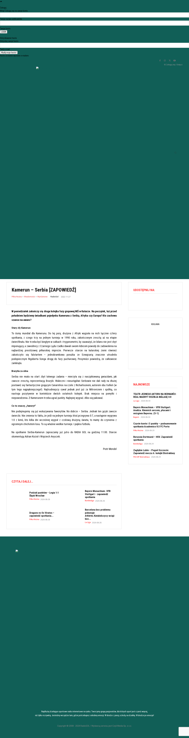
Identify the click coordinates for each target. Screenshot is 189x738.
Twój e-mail (5, 49)
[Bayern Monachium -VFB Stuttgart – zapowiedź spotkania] (74, 495)
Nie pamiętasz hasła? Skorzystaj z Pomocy (18, 35)
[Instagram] (165, 61)
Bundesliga (89, 501)
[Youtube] (174, 61)
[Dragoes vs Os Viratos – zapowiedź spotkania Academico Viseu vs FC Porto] (19, 514)
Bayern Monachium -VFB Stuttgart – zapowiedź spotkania (97, 494)
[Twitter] (170, 61)
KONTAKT (156, 733)
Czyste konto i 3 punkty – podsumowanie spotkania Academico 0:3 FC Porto (154, 425)
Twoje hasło (5, 28)
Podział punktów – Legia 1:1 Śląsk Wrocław (44, 494)
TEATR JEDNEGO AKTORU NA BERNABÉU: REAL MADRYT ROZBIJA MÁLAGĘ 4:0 (154, 395)
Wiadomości (29, 297)
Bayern (136, 417)
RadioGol (54, 297)
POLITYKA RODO (32, 733)
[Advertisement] (94, 248)
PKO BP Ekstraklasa (141, 457)
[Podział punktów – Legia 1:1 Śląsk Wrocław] (19, 495)
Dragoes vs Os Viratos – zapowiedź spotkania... (41, 514)
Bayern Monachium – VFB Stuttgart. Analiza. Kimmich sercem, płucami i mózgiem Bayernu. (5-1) (152, 410)
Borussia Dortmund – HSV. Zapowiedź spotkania (153, 438)
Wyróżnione (42, 297)
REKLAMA (115, 733)
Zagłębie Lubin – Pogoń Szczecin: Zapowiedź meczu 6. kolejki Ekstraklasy (154, 452)
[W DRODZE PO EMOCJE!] (51, 147)
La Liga (88, 522)
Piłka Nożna (17, 297)
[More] (162, 301)
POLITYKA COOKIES (74, 733)
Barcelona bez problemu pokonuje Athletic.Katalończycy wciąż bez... (99, 514)
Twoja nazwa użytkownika (11, 19)
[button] (175, 152)
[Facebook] (160, 61)
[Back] (1, 4)
